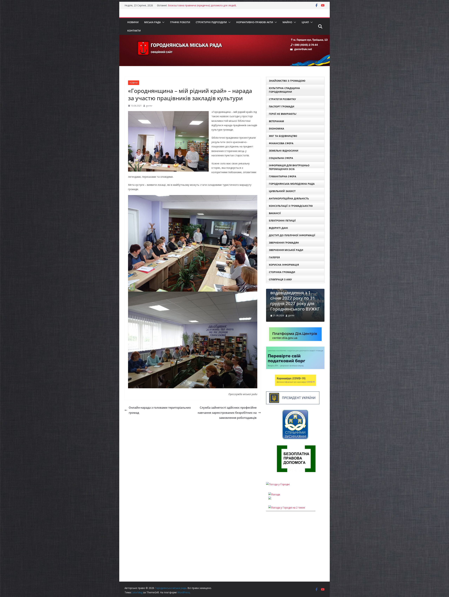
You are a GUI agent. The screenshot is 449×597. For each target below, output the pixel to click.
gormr (149, 105)
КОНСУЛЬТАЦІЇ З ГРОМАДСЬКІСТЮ (291, 205)
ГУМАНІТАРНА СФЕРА (282, 176)
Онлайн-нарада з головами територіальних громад (160, 410)
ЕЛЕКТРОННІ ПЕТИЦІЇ (282, 220)
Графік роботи (180, 22)
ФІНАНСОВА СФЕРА (281, 143)
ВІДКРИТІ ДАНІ (278, 228)
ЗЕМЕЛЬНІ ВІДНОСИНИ (283, 150)
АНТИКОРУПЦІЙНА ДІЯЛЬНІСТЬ (289, 198)
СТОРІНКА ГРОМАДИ (282, 272)
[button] (163, 22)
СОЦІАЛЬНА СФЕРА (281, 158)
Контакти (134, 30)
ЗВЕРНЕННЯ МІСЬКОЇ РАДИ (286, 250)
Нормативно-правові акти (254, 22)
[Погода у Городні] (278, 495)
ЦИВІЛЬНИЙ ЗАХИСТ (282, 191)
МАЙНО (287, 22)
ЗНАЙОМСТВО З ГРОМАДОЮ (287, 80)
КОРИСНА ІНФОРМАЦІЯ (284, 264)
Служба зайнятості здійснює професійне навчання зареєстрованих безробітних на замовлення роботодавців (227, 413)
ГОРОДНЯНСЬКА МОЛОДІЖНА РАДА (292, 183)
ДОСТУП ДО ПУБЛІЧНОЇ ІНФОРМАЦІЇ (292, 235)
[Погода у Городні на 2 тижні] (286, 518)
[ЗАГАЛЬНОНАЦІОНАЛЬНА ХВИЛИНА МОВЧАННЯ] (295, 291)
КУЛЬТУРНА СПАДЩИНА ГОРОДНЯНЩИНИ (284, 89)
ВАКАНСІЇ (275, 213)
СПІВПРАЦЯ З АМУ (280, 279)
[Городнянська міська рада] (224, 37)
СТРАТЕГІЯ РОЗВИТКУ (282, 99)
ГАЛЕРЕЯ (274, 257)
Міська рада (152, 22)
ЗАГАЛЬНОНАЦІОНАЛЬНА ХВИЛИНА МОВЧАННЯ (294, 314)
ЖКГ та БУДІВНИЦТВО (283, 136)
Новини (133, 22)
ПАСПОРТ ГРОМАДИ (281, 106)
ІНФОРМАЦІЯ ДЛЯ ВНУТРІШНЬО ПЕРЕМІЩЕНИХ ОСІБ (289, 167)
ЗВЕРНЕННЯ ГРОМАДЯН (284, 242)
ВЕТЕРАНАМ (276, 121)
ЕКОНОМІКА (276, 128)
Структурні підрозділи (211, 22)
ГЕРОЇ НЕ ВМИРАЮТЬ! (282, 113)
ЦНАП (305, 22)
